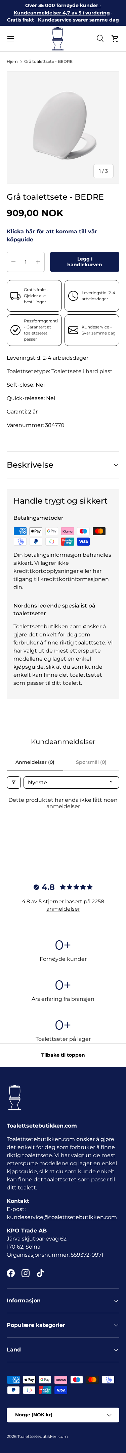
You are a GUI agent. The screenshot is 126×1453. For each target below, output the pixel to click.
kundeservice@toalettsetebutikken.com (62, 1217)
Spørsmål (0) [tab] (91, 762)
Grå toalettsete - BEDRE (48, 61)
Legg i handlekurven (84, 262)
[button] (115, 38)
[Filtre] (14, 782)
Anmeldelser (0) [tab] (34, 762)
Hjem (12, 61)
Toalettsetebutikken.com (42, 1436)
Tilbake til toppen (63, 1055)
